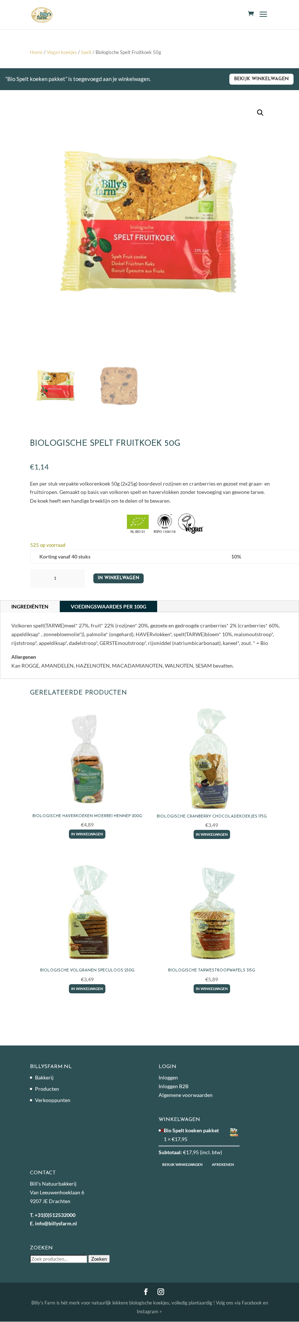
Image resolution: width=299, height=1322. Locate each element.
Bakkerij (44, 1077)
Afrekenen (223, 1164)
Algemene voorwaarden (186, 1095)
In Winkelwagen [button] (87, 834)
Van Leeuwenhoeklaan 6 (57, 1192)
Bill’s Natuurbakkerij (53, 1183)
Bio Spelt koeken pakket (192, 1130)
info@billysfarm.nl (56, 1223)
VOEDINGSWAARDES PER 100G (108, 606)
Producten (47, 1089)
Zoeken (99, 1259)
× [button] (162, 1130)
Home (36, 52)
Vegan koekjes (62, 52)
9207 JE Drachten (50, 1201)
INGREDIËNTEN (29, 606)
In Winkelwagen (118, 578)
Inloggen (168, 1077)
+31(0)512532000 (55, 1215)
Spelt (86, 52)
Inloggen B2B (174, 1086)
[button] (260, 112)
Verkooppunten (52, 1100)
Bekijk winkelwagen (261, 79)
